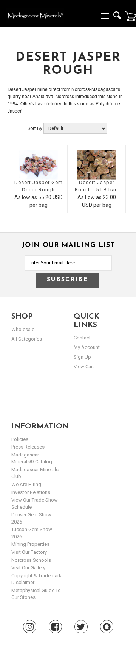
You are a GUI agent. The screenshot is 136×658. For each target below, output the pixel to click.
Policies (19, 439)
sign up (82, 357)
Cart (130, 16)
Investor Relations (30, 492)
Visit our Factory (29, 552)
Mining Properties (30, 544)
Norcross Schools (31, 560)
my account (87, 347)
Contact (82, 338)
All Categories (26, 339)
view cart (84, 366)
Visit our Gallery (28, 567)
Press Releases (28, 447)
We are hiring (26, 484)
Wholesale (22, 329)
